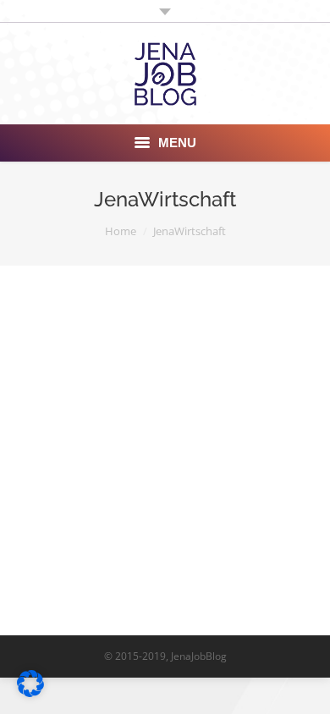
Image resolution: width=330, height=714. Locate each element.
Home (120, 231)
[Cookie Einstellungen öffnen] (30, 692)
